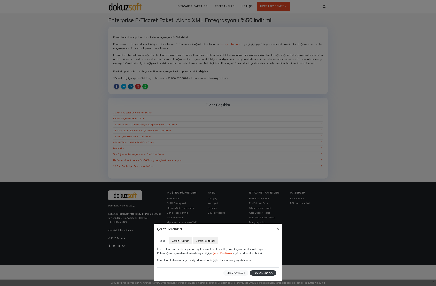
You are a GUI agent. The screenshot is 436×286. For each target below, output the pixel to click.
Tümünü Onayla (263, 273)
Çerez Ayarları (236, 273)
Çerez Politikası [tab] (205, 240)
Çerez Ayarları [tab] (180, 240)
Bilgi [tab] (162, 240)
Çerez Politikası (222, 253)
